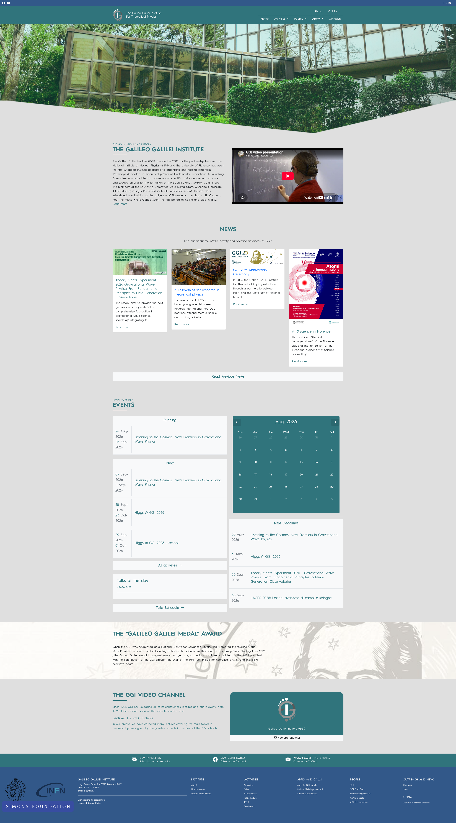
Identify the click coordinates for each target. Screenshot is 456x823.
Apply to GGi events (307, 785)
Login (447, 3)
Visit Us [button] (333, 11)
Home (265, 18)
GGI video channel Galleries (416, 803)
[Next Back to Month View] (335, 422)
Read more (123, 327)
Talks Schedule (168, 608)
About (194, 785)
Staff (352, 785)
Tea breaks (249, 807)
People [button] (299, 18)
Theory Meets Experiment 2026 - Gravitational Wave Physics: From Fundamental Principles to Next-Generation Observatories (292, 577)
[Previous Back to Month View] (237, 422)
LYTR (246, 802)
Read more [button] (120, 204)
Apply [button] (316, 18)
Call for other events (307, 794)
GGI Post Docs (357, 789)
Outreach (335, 18)
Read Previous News (228, 376)
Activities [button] (280, 18)
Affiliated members (359, 802)
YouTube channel (288, 737)
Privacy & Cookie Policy (89, 803)
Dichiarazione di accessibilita (91, 800)
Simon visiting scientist (360, 794)
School (247, 789)
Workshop (248, 785)
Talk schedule (250, 798)
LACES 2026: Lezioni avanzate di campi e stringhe (291, 598)
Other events (250, 794)
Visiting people (357, 798)
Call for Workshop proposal (310, 789)
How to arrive (198, 789)
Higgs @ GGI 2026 (149, 513)
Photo (318, 11)
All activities (168, 565)
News (405, 789)
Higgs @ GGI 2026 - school (156, 543)
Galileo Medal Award (201, 794)
